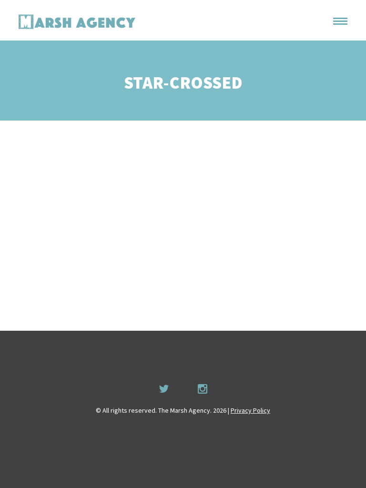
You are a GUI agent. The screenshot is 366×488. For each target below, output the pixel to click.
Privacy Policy (250, 410)
